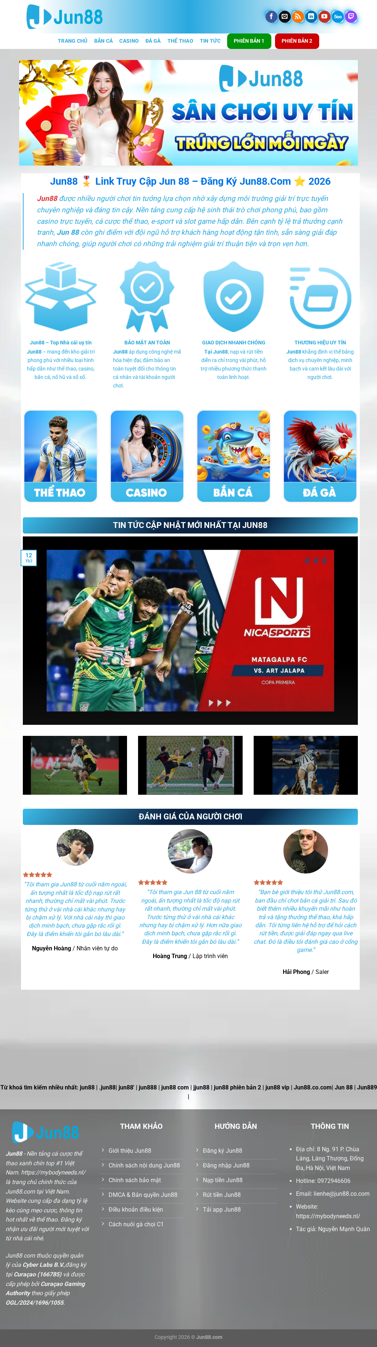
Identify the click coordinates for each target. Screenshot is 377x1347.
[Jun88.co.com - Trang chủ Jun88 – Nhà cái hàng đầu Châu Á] (64, 16)
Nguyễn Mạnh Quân (344, 1229)
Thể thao (180, 41)
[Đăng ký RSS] (298, 17)
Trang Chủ (73, 41)
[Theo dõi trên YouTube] (324, 17)
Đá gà (153, 41)
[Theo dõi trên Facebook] (271, 17)
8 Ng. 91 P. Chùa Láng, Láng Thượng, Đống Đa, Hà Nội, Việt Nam (330, 1158)
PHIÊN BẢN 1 (249, 41)
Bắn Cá (103, 41)
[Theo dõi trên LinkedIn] (311, 17)
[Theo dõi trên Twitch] (351, 17)
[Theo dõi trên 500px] (338, 17)
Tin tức (210, 41)
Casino (129, 41)
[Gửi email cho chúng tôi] (285, 17)
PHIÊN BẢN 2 (297, 41)
